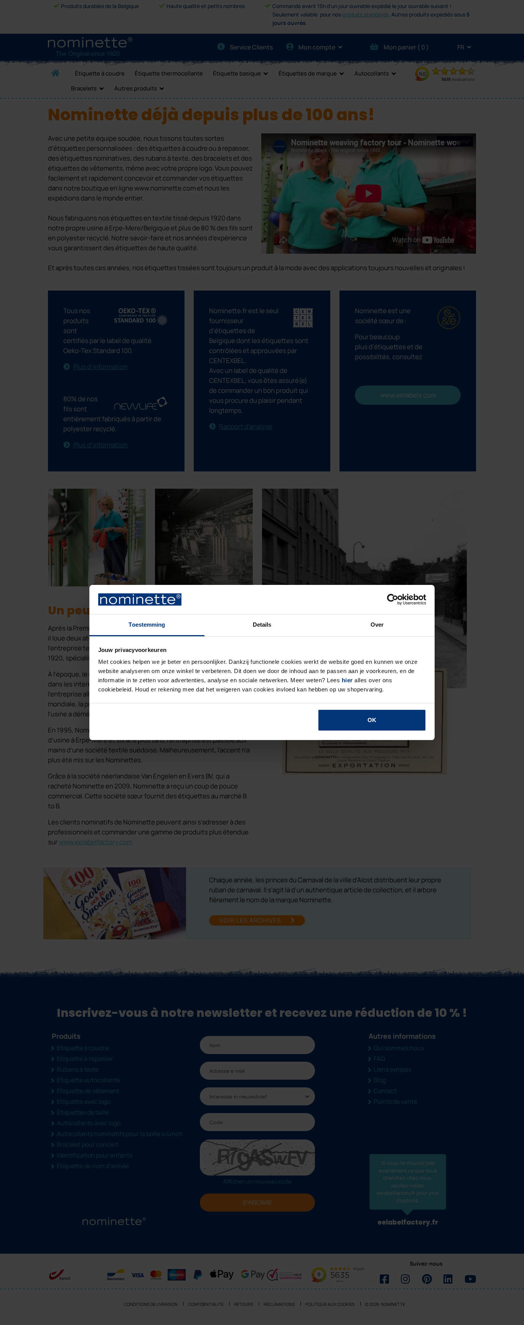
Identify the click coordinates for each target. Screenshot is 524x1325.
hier (347, 680)
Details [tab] (262, 624)
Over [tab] (377, 624)
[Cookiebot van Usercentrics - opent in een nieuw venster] (392, 599)
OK (371, 720)
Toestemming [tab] (147, 624)
